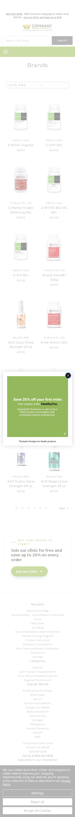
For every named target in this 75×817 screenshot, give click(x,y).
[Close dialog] (68, 375)
